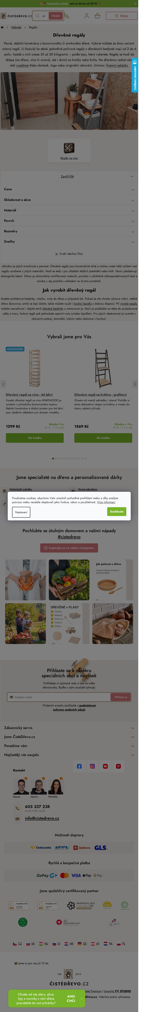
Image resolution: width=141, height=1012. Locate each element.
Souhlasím (117, 511)
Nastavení (21, 512)
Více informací (106, 502)
